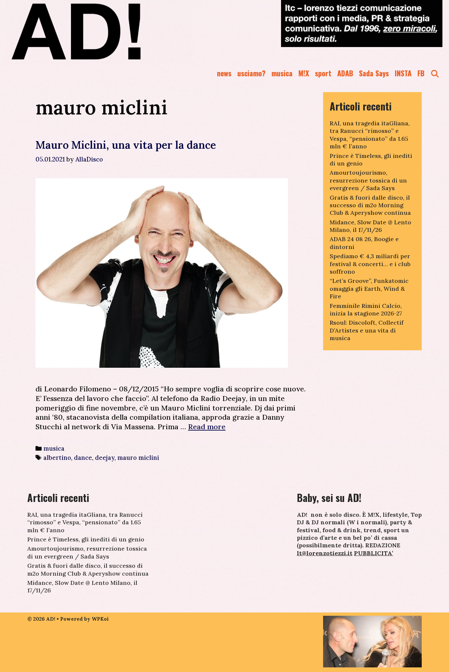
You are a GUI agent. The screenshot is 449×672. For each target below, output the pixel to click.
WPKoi (100, 619)
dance (83, 457)
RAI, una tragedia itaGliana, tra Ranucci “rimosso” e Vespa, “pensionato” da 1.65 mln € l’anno (370, 134)
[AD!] (100, 31)
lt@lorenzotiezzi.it (324, 553)
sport (323, 73)
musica (282, 73)
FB (420, 73)
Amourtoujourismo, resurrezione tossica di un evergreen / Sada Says (368, 180)
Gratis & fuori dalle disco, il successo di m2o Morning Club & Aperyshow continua (370, 205)
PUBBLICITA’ (373, 553)
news (224, 73)
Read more (206, 426)
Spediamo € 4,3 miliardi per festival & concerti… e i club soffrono (370, 263)
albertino (57, 457)
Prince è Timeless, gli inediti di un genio (85, 539)
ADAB (345, 73)
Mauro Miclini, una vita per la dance (125, 145)
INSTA (403, 73)
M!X (303, 73)
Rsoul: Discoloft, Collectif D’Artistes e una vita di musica (367, 330)
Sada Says (374, 73)
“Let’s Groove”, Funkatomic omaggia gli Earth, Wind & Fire (369, 288)
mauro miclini (138, 457)
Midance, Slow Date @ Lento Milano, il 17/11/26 (370, 226)
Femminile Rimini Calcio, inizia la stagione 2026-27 (366, 309)
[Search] (434, 73)
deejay (104, 457)
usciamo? (251, 73)
